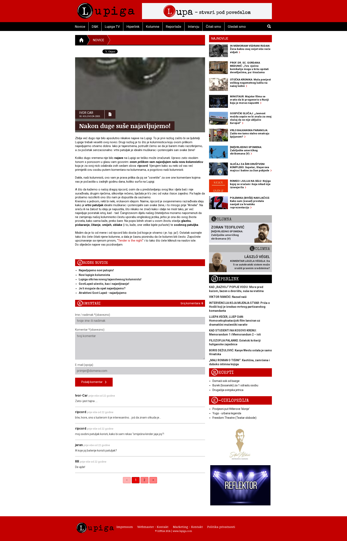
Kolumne (152, 27)
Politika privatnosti (221, 527)
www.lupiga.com (182, 531)
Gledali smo (237, 27)
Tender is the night (130, 240)
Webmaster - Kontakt (152, 527)
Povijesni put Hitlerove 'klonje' (231, 408)
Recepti (222, 372)
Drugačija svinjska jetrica (227, 390)
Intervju (193, 27)
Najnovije (219, 38)
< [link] (127, 480)
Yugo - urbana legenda (226, 413)
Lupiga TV (112, 27)
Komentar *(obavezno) (89, 329)
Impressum (124, 527)
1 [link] (136, 480)
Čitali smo (213, 27)
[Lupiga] (106, 9)
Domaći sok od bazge (226, 381)
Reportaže (173, 27)
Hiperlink (133, 27)
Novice (80, 27)
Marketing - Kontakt (188, 527)
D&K (95, 27)
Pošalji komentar (93, 382)
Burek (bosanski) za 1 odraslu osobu (235, 385)
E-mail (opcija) (84, 364)
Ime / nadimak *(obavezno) (92, 314)
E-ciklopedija (230, 400)
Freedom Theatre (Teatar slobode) (234, 417)
